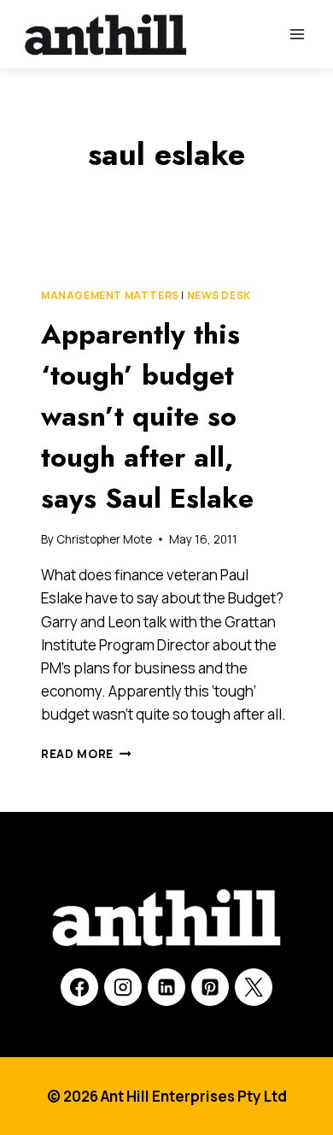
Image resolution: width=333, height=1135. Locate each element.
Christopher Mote (104, 539)
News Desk (219, 295)
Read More (86, 754)
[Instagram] (123, 987)
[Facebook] (79, 987)
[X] (253, 987)
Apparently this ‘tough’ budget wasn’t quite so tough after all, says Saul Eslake (147, 416)
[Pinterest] (210, 987)
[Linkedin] (166, 987)
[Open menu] (297, 34)
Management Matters (110, 295)
